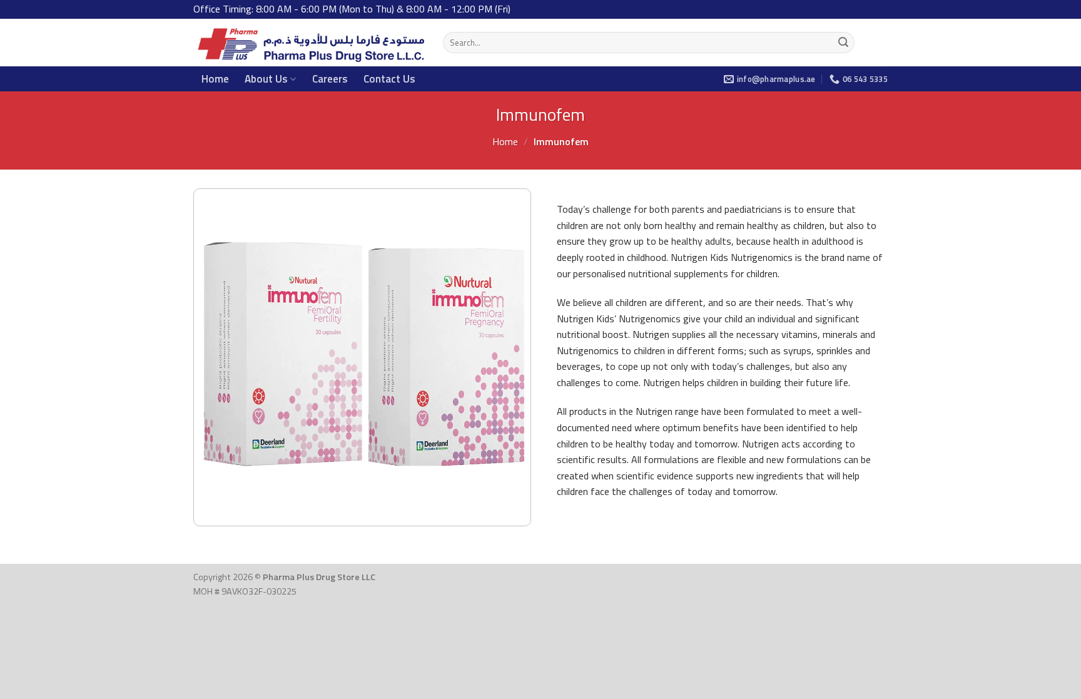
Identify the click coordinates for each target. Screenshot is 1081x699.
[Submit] (843, 42)
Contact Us (389, 79)
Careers (330, 79)
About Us (266, 79)
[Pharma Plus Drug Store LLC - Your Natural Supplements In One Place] (308, 42)
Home (215, 79)
